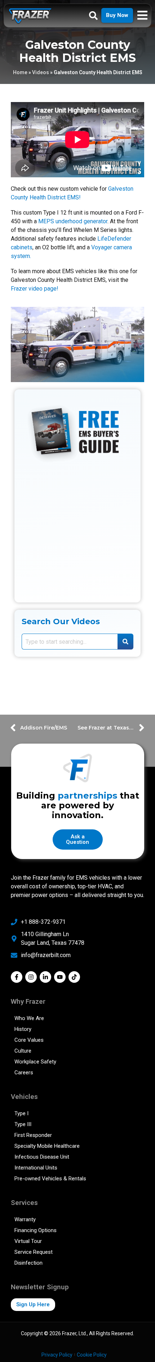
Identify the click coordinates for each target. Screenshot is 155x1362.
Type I (21, 1113)
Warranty (25, 1219)
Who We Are (29, 1018)
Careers (23, 1072)
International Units (35, 1167)
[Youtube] (60, 977)
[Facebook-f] (16, 977)
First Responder (33, 1135)
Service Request (33, 1252)
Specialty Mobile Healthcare (47, 1146)
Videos (40, 72)
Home (20, 72)
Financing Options (35, 1230)
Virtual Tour (28, 1241)
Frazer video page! (34, 288)
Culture (22, 1051)
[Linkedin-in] (45, 977)
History (22, 1029)
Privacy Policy (56, 1355)
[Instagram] (31, 977)
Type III (22, 1124)
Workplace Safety (35, 1061)
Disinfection (28, 1263)
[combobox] (70, 642)
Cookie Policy (92, 1355)
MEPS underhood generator (72, 221)
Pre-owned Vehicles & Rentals (50, 1178)
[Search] (125, 642)
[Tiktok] (74, 977)
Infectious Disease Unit (41, 1157)
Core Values (29, 1040)
